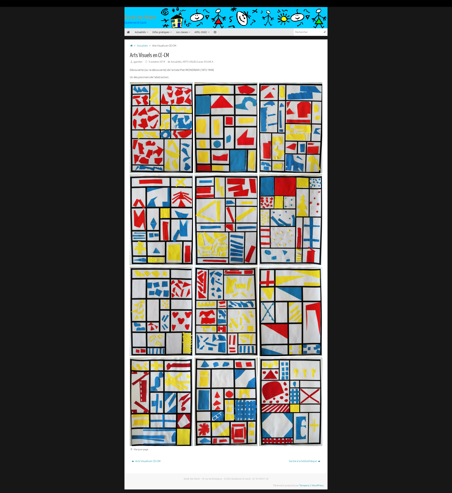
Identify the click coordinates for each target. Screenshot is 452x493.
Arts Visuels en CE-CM (147, 461)
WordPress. (318, 485)
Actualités (142, 45)
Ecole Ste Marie (140, 17)
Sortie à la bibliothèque (303, 461)
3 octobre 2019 (156, 61)
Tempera (304, 485)
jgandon (138, 61)
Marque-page (141, 449)
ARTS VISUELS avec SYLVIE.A (198, 61)
